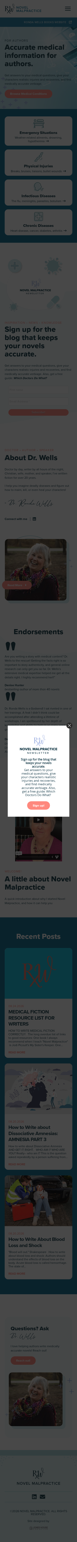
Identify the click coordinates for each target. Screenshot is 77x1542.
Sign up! (38, 805)
